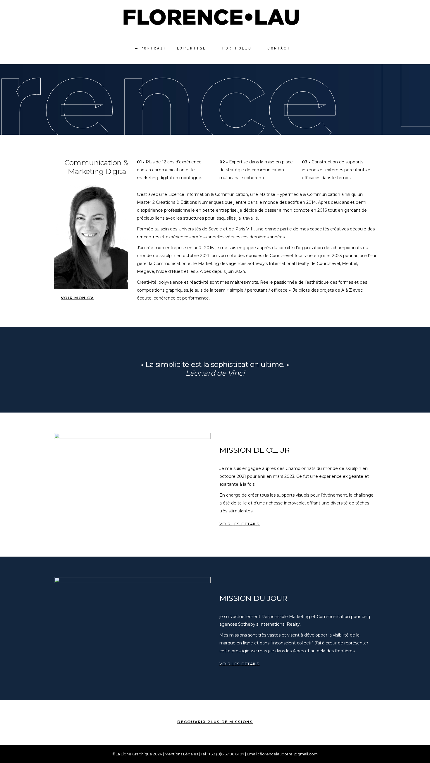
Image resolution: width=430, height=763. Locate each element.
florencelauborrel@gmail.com (289, 754)
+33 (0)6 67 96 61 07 (226, 754)
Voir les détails (239, 523)
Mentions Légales (181, 754)
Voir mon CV (77, 297)
